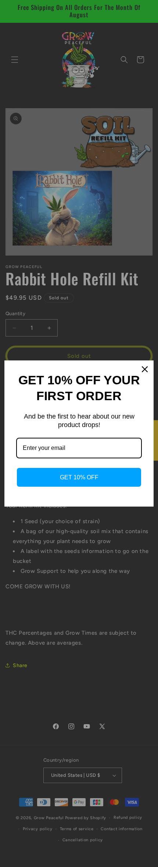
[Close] (145, 369)
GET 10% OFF (79, 477)
